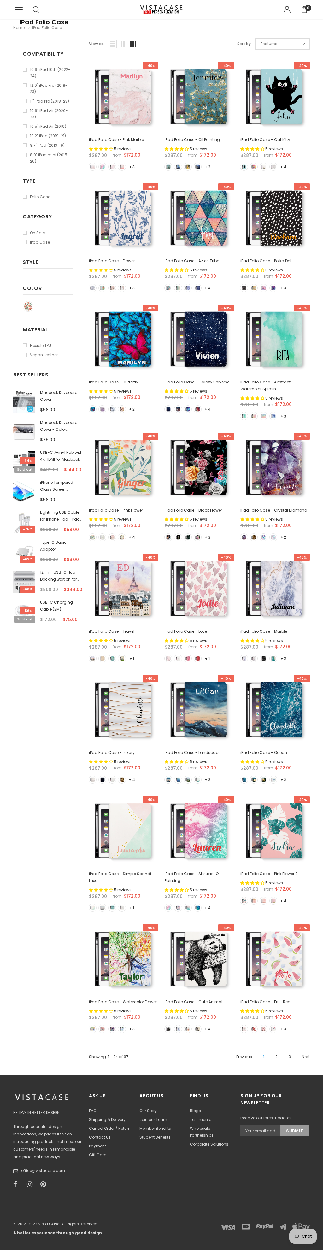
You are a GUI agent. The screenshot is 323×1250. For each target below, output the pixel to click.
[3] (112, 166)
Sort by (244, 43)
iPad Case (40, 242)
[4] (122, 166)
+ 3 (132, 166)
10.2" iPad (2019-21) (48, 136)
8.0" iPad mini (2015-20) (49, 158)
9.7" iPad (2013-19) (47, 145)
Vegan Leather (44, 355)
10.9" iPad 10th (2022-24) (50, 73)
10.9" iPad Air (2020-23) (49, 114)
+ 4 (283, 166)
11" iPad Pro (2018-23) (49, 101)
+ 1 (131, 658)
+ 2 (207, 166)
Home (19, 27)
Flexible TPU (40, 345)
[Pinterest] (45, 1184)
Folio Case (40, 196)
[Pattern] (28, 306)
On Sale (37, 232)
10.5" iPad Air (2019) (48, 126)
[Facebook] (18, 1184)
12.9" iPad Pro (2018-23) (49, 88)
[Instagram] (31, 1184)
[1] (92, 166)
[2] (102, 166)
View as (96, 43)
